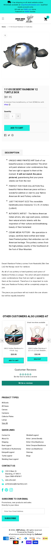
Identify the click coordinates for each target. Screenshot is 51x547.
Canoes (4, 410)
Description (12, 152)
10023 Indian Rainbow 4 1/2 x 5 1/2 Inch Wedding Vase (37, 349)
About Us (5, 439)
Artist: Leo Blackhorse (34, 449)
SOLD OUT (37, 359)
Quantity (7, 111)
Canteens (5, 413)
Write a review (25, 383)
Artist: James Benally (34, 439)
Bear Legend (6, 445)
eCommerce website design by (22, 534)
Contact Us (6, 435)
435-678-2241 (10, 480)
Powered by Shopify (25, 532)
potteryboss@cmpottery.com (16, 484)
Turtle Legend (7, 456)
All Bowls (5, 403)
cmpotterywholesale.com (30, 5)
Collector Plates (8, 416)
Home (4, 27)
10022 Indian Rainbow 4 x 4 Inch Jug (13, 349)
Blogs (28, 456)
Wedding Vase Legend (10, 459)
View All (5, 423)
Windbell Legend (32, 435)
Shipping (5, 442)
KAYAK (27, 11)
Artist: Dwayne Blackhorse (36, 445)
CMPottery (20, 530)
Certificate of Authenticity (11, 449)
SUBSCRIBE (10, 518)
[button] (3, 18)
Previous (2, 341)
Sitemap (29, 452)
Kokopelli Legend (8, 452)
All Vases (5, 406)
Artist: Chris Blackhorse (35, 442)
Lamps (4, 420)
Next (49, 341)
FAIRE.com (28, 9)
